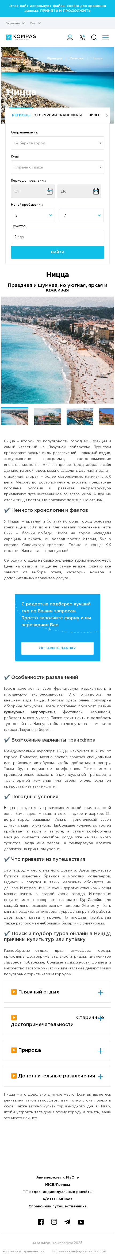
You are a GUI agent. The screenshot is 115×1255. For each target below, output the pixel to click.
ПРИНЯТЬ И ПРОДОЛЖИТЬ (65, 10)
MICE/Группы (57, 1184)
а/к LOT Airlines (57, 1199)
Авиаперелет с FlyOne (57, 1177)
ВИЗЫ (94, 115)
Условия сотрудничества (23, 1251)
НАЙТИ (57, 252)
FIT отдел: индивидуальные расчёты (57, 1192)
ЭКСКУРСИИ (45, 115)
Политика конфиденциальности (79, 1251)
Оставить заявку (57, 648)
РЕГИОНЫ (21, 115)
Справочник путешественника (58, 1206)
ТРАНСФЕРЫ (70, 115)
